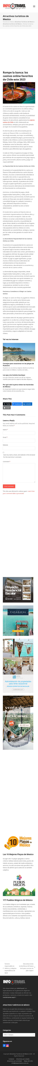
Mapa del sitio (28, 1061)
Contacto (11, 1059)
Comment (6, 461)
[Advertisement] (19, 52)
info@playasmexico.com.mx (19, 1063)
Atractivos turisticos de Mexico (12, 24)
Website (5, 445)
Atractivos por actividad (14, 1061)
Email (5, 437)
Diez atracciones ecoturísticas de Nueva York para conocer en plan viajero (26, 967)
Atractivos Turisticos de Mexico (24, 22)
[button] (34, 6)
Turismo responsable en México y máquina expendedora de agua (9, 968)
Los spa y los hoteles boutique (14, 375)
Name (5, 430)
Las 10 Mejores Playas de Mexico (18, 854)
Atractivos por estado (22, 1059)
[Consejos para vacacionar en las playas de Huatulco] (19, 352)
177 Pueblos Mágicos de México (18, 900)
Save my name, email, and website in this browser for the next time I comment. (19, 456)
